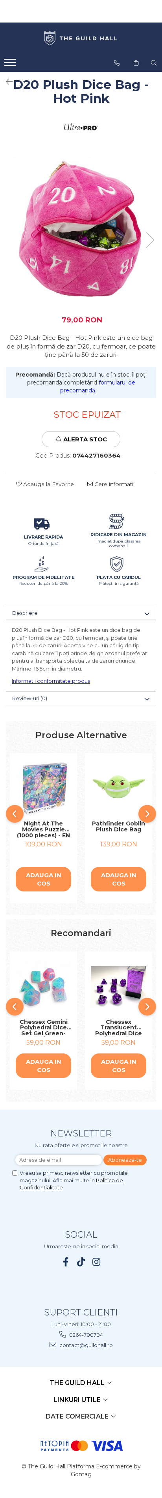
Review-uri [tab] (29, 698)
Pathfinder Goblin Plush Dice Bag (118, 827)
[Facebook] (66, 1262)
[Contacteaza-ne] (117, 63)
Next (150, 240)
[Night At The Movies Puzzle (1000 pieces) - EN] (43, 789)
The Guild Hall (78, 1383)
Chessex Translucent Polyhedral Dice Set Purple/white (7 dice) (118, 1027)
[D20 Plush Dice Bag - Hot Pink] (81, 231)
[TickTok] (81, 1262)
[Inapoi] (6, 82)
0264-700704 (85, 1335)
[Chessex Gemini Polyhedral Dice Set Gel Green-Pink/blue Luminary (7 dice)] (43, 987)
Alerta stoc (85, 439)
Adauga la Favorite (48, 484)
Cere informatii (113, 484)
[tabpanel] (81, 231)
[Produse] (11, 65)
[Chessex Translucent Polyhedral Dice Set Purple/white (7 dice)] (118, 987)
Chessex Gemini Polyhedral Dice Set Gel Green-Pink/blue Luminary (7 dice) (43, 1027)
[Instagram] (96, 1262)
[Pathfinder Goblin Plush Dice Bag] (118, 789)
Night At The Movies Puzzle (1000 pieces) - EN (43, 829)
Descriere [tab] (25, 613)
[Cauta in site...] (153, 63)
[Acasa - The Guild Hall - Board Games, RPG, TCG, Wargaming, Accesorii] (81, 38)
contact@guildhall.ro (85, 1345)
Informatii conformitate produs (51, 681)
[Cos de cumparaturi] (136, 63)
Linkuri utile (77, 1400)
